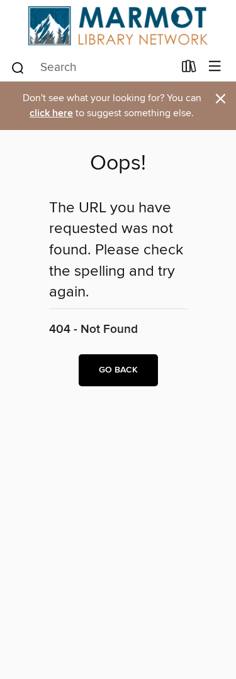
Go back (118, 370)
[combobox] (92, 68)
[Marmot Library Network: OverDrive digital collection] (118, 25)
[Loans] (189, 68)
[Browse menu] (215, 66)
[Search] (17, 67)
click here (51, 113)
